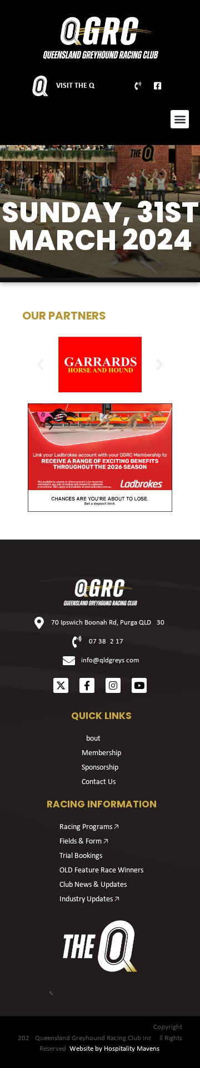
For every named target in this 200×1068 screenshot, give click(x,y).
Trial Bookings (80, 856)
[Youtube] (139, 685)
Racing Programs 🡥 (89, 827)
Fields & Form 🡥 (83, 841)
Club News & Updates (93, 885)
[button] (180, 119)
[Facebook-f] (86, 685)
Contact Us (99, 782)
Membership (101, 753)
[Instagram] (113, 685)
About (91, 739)
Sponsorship (100, 767)
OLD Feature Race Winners (101, 870)
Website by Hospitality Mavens (114, 1048)
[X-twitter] (60, 685)
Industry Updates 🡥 (89, 899)
